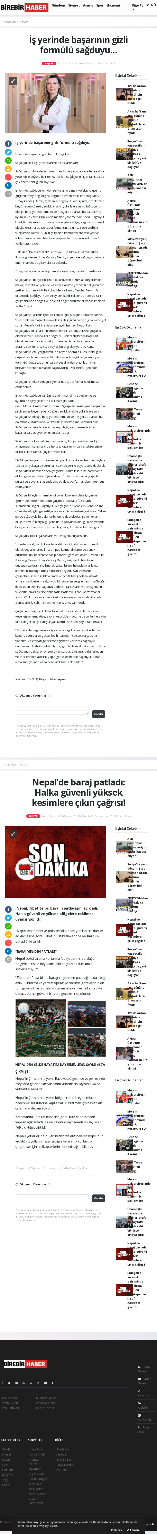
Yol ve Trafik (37, 1454)
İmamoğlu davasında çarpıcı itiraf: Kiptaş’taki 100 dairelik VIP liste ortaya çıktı (136, 469)
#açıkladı (83, 1168)
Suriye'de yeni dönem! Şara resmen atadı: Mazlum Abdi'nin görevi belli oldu (137, 252)
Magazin (7, 1475)
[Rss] (40, 1383)
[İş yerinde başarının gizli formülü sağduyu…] (55, 102)
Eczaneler (35, 1468)
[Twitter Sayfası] (11, 1383)
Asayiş (88, 5)
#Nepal (20, 1168)
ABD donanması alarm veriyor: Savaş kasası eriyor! (137, 183)
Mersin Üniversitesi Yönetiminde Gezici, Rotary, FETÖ (136, 366)
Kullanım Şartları (46, 1398)
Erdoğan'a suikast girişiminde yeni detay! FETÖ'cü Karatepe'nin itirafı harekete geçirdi (136, 537)
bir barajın (90, 936)
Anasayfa (10, 22)
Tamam (134, 1530)
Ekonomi (113, 5)
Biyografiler (63, 1459)
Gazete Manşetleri (36, 1501)
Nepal (22, 931)
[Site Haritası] (47, 1383)
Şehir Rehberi (37, 1494)
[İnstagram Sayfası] (18, 1383)
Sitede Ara (63, 1449)
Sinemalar (35, 1484)
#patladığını (67, 1168)
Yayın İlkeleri (10, 1403)
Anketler (61, 1454)
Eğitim (6, 1485)
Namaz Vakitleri (34, 1461)
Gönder (98, 714)
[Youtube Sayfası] (25, 1383)
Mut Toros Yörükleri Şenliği (134, 413)
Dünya (24, 764)
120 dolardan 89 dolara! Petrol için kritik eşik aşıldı (136, 94)
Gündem (58, 5)
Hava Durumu (38, 1449)
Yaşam (24, 22)
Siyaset (74, 5)
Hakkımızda (9, 1398)
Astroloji (61, 1470)
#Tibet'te (33, 1168)
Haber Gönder (45, 1408)
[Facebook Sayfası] (3, 1383)
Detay (117, 1530)
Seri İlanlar (36, 1489)
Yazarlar (143, 1395)
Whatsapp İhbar (46, 1403)
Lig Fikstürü (36, 1474)
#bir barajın (50, 1168)
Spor (99, 5)
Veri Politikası (10, 1408)
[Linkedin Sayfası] (32, 1383)
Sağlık (5, 1480)
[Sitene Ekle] (54, 1383)
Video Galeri (144, 1381)
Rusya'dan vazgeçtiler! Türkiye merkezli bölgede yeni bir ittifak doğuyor (136, 154)
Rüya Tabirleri (65, 1465)
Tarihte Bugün (38, 1479)
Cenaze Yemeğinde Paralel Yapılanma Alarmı (135, 392)
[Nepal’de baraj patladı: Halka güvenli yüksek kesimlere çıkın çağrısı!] (55, 861)
